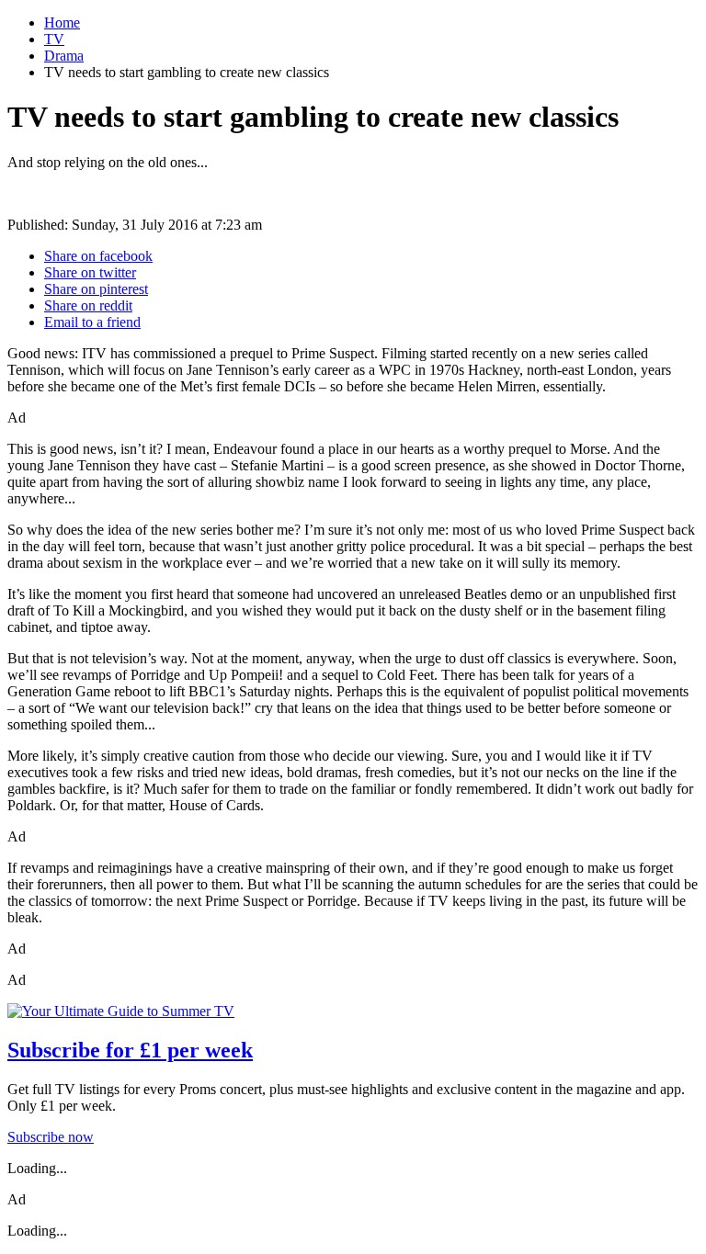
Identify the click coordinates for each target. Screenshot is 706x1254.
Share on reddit (88, 305)
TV (54, 39)
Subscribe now (50, 1137)
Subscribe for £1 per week (130, 1050)
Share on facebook (98, 256)
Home (62, 22)
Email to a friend (92, 322)
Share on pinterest (96, 289)
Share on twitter (90, 272)
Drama (64, 55)
